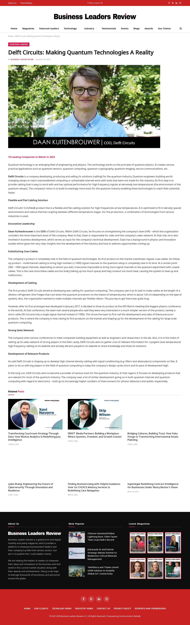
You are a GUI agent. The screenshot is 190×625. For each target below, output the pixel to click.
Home (14, 28)
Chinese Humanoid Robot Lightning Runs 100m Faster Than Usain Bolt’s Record (102, 536)
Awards (149, 28)
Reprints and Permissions (150, 608)
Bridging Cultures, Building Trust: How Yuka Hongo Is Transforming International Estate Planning (153, 437)
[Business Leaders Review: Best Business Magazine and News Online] (95, 17)
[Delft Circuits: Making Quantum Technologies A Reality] (84, 147)
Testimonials (109, 28)
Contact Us (103, 608)
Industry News (84, 608)
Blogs (136, 28)
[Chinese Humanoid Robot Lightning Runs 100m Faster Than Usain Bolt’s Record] (77, 537)
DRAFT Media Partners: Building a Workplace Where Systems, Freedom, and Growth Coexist (95, 435)
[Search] (180, 28)
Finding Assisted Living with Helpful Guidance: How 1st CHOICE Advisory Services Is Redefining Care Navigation (94, 487)
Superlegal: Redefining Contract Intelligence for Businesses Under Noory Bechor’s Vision (153, 485)
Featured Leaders (49, 28)
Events (124, 28)
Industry (89, 28)
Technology (70, 28)
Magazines (28, 28)
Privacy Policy (122, 608)
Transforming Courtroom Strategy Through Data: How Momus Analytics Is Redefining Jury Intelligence (34, 437)
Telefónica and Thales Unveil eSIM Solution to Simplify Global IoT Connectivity (103, 570)
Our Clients (164, 28)
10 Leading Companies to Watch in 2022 (31, 157)
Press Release (26, 3)
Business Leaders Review (22, 59)
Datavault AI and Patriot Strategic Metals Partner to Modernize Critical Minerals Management (102, 554)
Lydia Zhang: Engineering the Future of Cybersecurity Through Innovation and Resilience (30, 487)
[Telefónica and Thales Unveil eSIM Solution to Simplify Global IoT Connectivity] (77, 571)
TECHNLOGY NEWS (62, 608)
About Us (12, 3)
